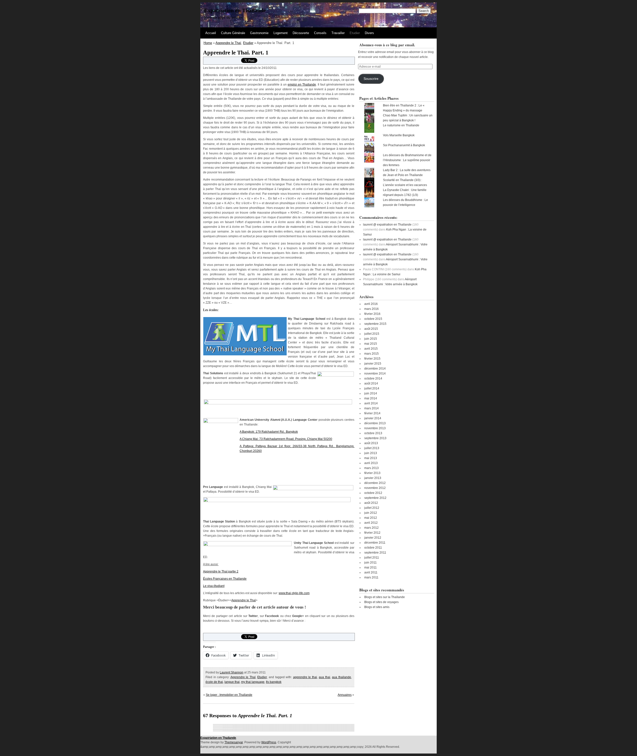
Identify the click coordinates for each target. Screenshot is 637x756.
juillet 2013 (371, 448)
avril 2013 (371, 463)
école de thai (214, 682)
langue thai (232, 682)
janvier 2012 (372, 537)
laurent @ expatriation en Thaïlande (387, 224)
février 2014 (372, 413)
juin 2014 (370, 393)
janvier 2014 (372, 418)
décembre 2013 (375, 423)
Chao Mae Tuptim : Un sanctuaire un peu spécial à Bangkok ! (407, 118)
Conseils (320, 33)
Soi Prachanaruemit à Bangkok (404, 145)
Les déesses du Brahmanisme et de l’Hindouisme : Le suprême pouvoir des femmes (407, 160)
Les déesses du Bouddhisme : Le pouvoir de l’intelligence (405, 202)
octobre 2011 (373, 547)
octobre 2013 (373, 433)
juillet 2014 (371, 388)
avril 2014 (371, 403)
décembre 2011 (374, 542)
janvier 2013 (372, 478)
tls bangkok (273, 682)
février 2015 (372, 358)
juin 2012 (370, 513)
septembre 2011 (375, 552)
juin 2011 (370, 562)
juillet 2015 (371, 333)
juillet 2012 (371, 508)
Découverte (301, 33)
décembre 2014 (375, 368)
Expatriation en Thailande (235, 10)
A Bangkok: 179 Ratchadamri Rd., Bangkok (269, 431)
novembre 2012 (375, 488)
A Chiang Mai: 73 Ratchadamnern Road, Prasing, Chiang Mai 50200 (286, 439)
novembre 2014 (375, 373)
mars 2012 (371, 527)
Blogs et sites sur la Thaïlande (384, 597)
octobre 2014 (373, 378)
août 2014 (371, 383)
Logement (280, 33)
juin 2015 (370, 338)
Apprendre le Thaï (228, 43)
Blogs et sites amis (376, 607)
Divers (369, 33)
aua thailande (341, 677)
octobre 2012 (373, 493)
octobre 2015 (373, 319)
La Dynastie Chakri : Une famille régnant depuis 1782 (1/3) (404, 192)
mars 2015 (371, 353)
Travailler (338, 33)
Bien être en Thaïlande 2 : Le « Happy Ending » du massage (404, 108)
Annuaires (345, 695)
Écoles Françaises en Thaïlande (225, 578)
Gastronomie (259, 33)
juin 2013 (370, 453)
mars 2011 (371, 577)
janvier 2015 (372, 363)
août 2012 (371, 503)
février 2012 (372, 532)
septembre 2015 (375, 324)
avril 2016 (371, 304)
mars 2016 (371, 309)
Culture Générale (233, 33)
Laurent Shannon (231, 672)
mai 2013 (370, 458)
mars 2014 (371, 408)
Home (208, 43)
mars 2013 (371, 468)
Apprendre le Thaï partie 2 (220, 571)
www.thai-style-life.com (294, 593)
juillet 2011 (371, 557)
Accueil (210, 33)
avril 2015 (371, 348)
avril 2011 (370, 572)
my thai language (253, 682)
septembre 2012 (375, 498)
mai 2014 (370, 398)
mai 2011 (370, 567)
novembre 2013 (375, 428)
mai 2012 (370, 518)
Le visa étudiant (213, 586)
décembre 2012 (375, 483)
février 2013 (372, 473)
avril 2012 (371, 522)
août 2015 (371, 329)
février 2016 (372, 314)
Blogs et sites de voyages (381, 602)
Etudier (355, 33)
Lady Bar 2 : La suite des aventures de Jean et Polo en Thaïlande (406, 172)
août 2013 (371, 443)
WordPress (268, 742)
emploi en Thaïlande (302, 84)
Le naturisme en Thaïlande (401, 125)
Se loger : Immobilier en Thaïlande (229, 695)
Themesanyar (233, 742)
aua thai (324, 677)
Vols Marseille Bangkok (399, 135)
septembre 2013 (375, 438)
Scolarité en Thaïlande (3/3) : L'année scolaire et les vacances (405, 182)
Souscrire (371, 79)
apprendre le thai (305, 677)
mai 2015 (370, 343)
